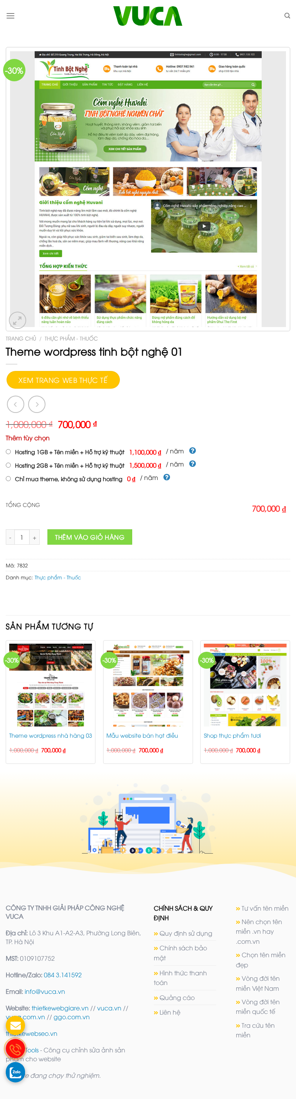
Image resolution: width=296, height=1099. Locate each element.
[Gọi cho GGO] (15, 1048)
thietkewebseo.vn (31, 1033)
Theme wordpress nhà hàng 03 (50, 735)
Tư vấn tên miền (265, 908)
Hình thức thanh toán (180, 977)
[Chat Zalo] (15, 1071)
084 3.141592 (63, 974)
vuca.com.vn (25, 1016)
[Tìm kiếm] (287, 15)
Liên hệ (170, 1012)
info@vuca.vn (45, 991)
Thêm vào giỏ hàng (89, 537)
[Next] (290, 705)
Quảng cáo (177, 997)
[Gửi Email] (15, 1025)
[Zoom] (17, 320)
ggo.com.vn (72, 1016)
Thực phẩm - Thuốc (71, 338)
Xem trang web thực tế (63, 379)
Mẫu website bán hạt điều (142, 735)
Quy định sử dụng (186, 933)
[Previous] (6, 705)
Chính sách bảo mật (180, 952)
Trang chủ (21, 338)
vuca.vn (109, 1007)
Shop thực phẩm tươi (232, 735)
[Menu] (10, 15)
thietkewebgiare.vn (60, 1007)
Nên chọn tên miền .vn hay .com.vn (259, 931)
